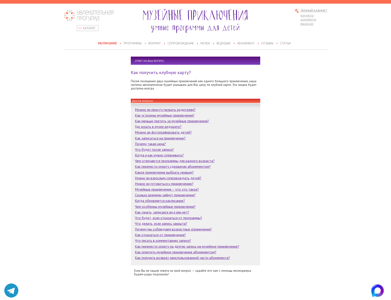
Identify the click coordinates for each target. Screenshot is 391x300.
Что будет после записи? (154, 149)
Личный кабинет (313, 10)
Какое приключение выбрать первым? (164, 172)
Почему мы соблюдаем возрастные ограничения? (173, 229)
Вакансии (306, 24)
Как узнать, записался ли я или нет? (162, 212)
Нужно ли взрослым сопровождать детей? (168, 178)
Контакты (307, 15)
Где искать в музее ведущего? (158, 126)
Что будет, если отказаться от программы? (168, 218)
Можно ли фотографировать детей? (163, 132)
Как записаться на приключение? (160, 138)
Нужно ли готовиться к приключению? (164, 183)
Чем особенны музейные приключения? (165, 206)
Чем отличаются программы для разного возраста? (175, 160)
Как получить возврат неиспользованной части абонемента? (182, 257)
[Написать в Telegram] (11, 290)
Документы (308, 19)
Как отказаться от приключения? (160, 235)
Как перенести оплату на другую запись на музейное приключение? (187, 246)
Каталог (89, 28)
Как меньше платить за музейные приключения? (172, 121)
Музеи (205, 43)
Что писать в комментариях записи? (163, 240)
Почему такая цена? (150, 144)
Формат (154, 43)
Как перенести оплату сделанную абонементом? (173, 166)
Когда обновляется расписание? (160, 200)
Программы (133, 43)
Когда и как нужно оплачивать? (159, 155)
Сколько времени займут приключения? (165, 195)
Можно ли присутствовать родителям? (165, 109)
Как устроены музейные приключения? (164, 115)
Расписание (107, 43)
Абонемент (246, 43)
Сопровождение (180, 43)
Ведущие (224, 43)
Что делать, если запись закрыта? (161, 223)
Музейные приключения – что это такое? (167, 189)
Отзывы (267, 43)
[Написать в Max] (380, 290)
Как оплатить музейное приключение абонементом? (175, 252)
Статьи (285, 43)
